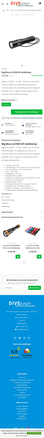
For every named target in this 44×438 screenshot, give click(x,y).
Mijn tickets (22, 411)
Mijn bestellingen (22, 409)
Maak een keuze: (9, 100)
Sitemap (22, 392)
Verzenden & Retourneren (22, 387)
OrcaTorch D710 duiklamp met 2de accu (32, 248)
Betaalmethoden (22, 385)
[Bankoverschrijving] (15, 427)
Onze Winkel (22, 397)
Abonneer (35, 288)
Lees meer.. (24, 94)
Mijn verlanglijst (22, 414)
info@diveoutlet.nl (23, 329)
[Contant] (22, 427)
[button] (20, 262)
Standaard (6, 104)
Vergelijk (22, 416)
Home (12, 14)
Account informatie (22, 406)
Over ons (22, 378)
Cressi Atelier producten (22, 395)
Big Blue (4, 69)
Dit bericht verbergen (34, 433)
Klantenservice (22, 390)
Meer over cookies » (22, 435)
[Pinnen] (28, 427)
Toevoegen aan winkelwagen (27, 112)
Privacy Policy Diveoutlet (22, 383)
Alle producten (22, 419)
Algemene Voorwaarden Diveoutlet (22, 380)
